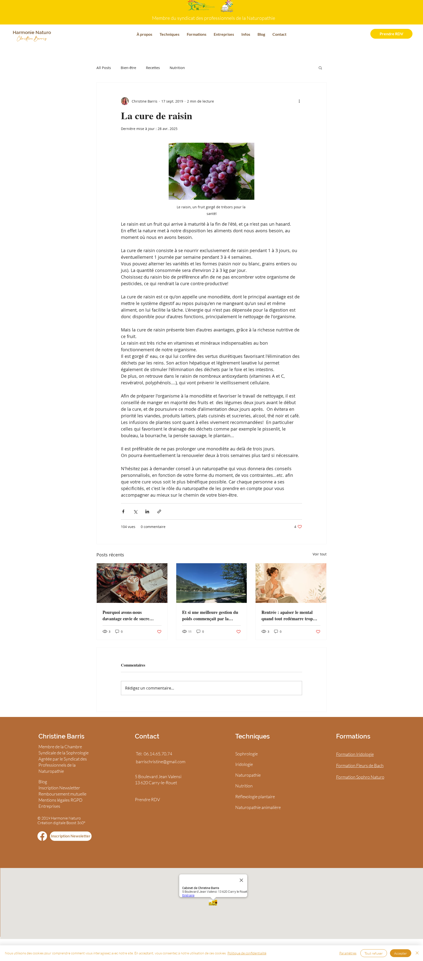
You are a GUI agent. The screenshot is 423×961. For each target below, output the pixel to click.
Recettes (153, 67)
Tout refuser (373, 953)
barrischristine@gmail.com (160, 761)
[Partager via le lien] (159, 511)
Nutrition (177, 67)
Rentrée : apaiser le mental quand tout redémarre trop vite (287, 615)
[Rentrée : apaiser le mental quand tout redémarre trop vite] (291, 583)
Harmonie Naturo (66, 818)
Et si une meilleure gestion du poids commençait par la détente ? (210, 615)
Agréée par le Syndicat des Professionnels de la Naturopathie (62, 765)
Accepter (400, 953)
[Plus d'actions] (299, 101)
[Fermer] (417, 953)
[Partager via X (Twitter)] (135, 511)
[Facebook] (42, 836)
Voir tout (320, 554)
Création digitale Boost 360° (61, 822)
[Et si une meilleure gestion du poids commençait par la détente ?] (211, 583)
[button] (144, 34)
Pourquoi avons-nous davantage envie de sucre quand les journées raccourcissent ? (126, 615)
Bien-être (128, 67)
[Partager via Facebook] (123, 511)
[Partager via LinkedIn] (147, 511)
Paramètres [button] (347, 953)
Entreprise (48, 806)
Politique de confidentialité (246, 953)
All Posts (103, 67)
